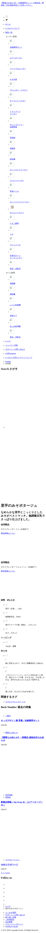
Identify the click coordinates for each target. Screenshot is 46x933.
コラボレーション (12, 860)
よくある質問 (10, 913)
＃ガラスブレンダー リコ (15, 702)
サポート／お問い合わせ (15, 349)
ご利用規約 (9, 920)
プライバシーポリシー (14, 924)
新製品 (8, 797)
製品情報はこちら (8, 533)
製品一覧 (9, 32)
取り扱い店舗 (10, 917)
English (8, 361)
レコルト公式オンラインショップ (18, 357)
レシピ (8, 341)
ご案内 (8, 716)
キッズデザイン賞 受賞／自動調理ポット (20, 720)
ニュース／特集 (11, 345)
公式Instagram (10, 353)
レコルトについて (12, 28)
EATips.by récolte (11, 926)
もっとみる (5, 873)
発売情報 (9, 795)
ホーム (8, 24)
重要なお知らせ (11, 733)
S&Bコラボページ (9, 864)
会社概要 (9, 922)
